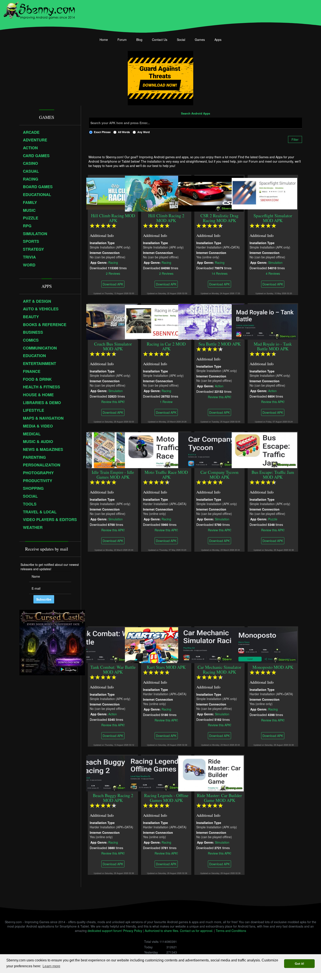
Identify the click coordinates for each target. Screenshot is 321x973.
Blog (139, 39)
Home (104, 39)
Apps (217, 39)
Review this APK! (113, 401)
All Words (124, 132)
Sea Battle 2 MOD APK (219, 344)
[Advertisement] (195, 588)
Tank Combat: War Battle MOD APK (113, 669)
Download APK (113, 284)
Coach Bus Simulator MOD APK (113, 346)
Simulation (275, 262)
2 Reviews (113, 273)
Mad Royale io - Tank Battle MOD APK (273, 346)
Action (219, 386)
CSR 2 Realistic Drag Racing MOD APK (219, 218)
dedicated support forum (104, 930)
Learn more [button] (51, 966)
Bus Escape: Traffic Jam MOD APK (273, 474)
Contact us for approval (196, 930)
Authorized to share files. (162, 930)
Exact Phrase (102, 132)
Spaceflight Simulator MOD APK (273, 218)
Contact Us (159, 39)
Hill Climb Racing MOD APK (113, 218)
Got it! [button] (299, 963)
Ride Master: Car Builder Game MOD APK (219, 797)
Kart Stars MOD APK (166, 667)
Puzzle (272, 519)
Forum (122, 39)
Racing (113, 262)
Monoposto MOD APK (272, 667)
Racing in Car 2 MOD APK (166, 346)
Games (200, 39)
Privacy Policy (132, 930)
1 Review (166, 401)
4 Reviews (273, 273)
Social (181, 39)
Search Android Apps (195, 113)
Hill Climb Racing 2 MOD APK (166, 218)
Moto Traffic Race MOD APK (166, 474)
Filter (295, 139)
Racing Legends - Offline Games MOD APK (166, 797)
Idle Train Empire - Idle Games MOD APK (113, 474)
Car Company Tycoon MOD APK (219, 474)
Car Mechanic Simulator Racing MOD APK (219, 669)
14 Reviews (220, 273)
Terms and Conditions (231, 930)
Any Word (143, 132)
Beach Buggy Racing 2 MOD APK (113, 797)
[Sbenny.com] (39, 9)
